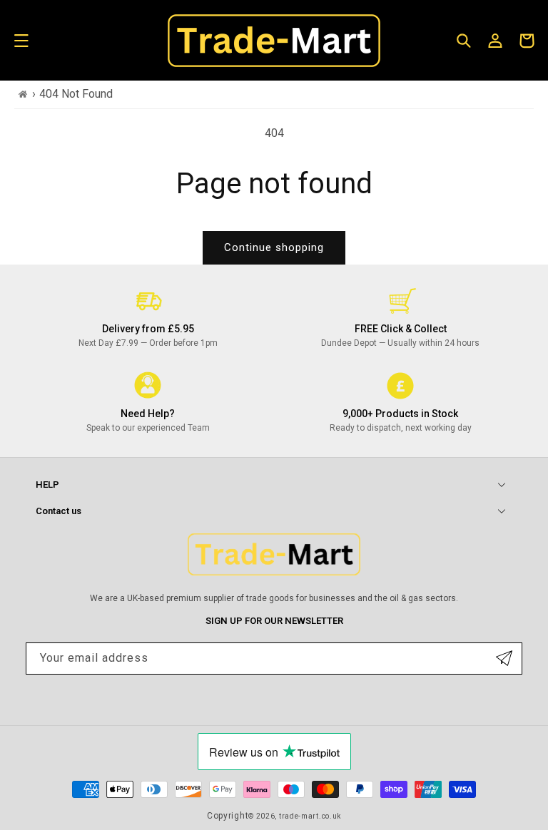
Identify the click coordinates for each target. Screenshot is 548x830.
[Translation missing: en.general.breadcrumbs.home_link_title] (23, 94)
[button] (21, 40)
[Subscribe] (504, 658)
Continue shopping (274, 247)
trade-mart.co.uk (310, 816)
